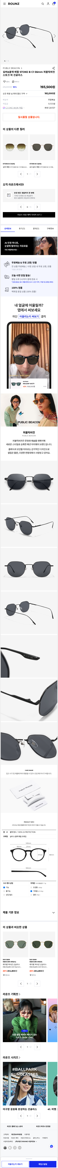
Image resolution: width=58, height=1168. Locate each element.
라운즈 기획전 (10, 994)
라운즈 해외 (14, 1138)
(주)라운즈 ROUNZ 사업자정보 (25, 1141)
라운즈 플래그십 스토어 (15, 1126)
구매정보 (50, 228)
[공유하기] (53, 68)
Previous (3, 36)
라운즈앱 (6, 1138)
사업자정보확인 (8, 1141)
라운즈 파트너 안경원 (43, 1126)
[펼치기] (29, 1158)
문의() (36, 228)
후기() (22, 228)
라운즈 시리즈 (10, 1057)
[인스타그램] (15, 1147)
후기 (17, 82)
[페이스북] (10, 1147)
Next (54, 36)
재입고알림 (42, 1164)
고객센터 (6, 1134)
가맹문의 (45, 1138)
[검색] (42, 3)
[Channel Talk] (51, 1146)
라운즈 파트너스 (26, 1138)
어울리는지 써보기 (15, 1164)
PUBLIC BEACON (11, 68)
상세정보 (7, 228)
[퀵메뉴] (4, 3)
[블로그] (19, 1147)
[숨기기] (53, 912)
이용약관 (27, 1134)
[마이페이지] (48, 3)
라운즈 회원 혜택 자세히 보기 (29, 215)
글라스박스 (36, 1138)
